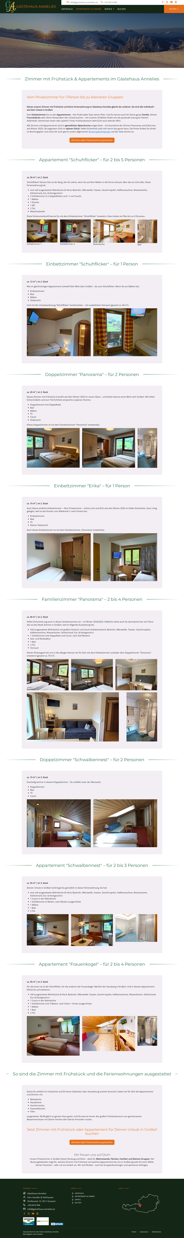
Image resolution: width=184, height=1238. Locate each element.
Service (78, 1199)
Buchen (121, 9)
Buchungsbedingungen (100, 131)
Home (134, 1232)
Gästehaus (67, 9)
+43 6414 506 (33, 1205)
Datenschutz (156, 1232)
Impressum (144, 1232)
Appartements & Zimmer (88, 9)
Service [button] (108, 9)
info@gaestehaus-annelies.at (41, 1209)
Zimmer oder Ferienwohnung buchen (92, 140)
